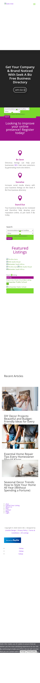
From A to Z (10, 280)
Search (7, 117)
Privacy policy (31, 652)
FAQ (7, 508)
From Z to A (19, 280)
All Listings (25, 533)
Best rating (27, 280)
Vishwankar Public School (16, 282)
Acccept (23, 652)
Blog (7, 511)
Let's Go (19, 89)
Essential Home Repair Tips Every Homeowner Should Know (19, 456)
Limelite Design (10, 530)
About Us (9, 507)
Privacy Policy (22, 530)
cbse (7, 504)
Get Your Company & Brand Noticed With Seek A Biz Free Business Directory (20, 74)
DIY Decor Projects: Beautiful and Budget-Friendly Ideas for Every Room (19, 420)
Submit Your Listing (13, 505)
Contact (8, 510)
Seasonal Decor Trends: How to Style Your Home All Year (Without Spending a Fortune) (20, 486)
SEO (15, 165)
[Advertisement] (20, 29)
